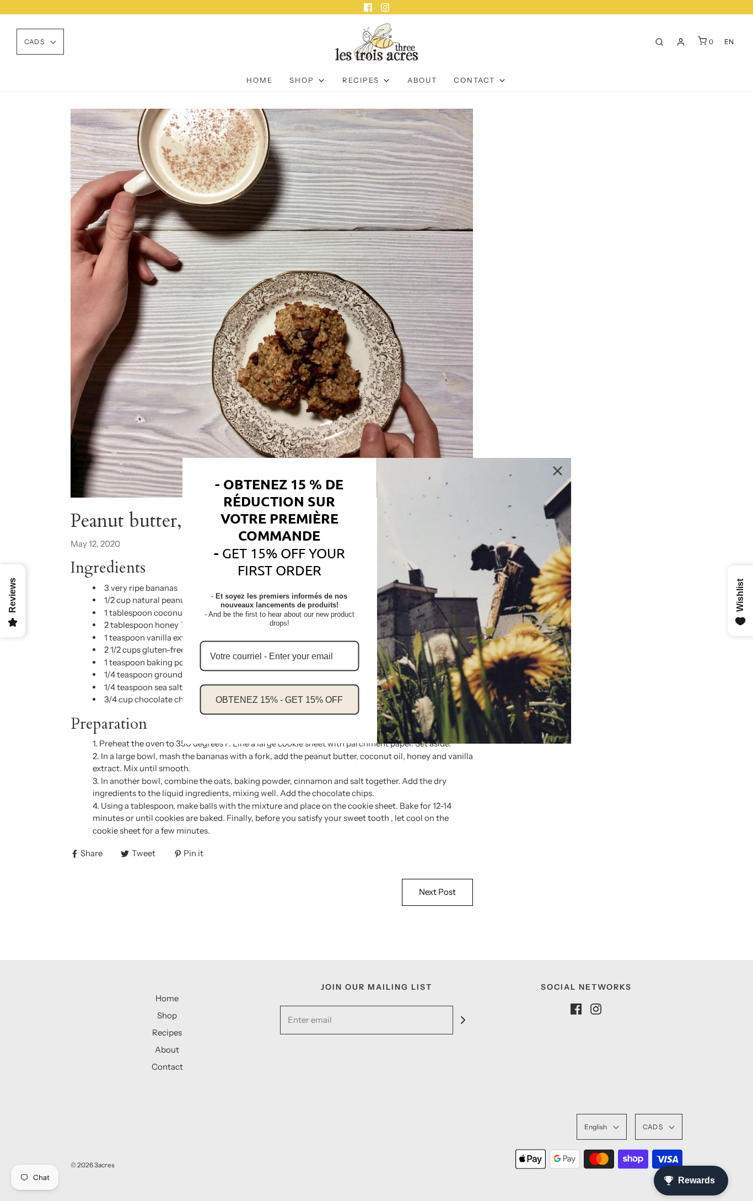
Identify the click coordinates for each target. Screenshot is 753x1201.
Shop (167, 1015)
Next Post (437, 892)
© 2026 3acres (93, 1165)
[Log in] (680, 42)
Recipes (167, 1032)
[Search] (659, 42)
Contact (167, 1066)
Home (259, 80)
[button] (40, 42)
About (422, 80)
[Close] (558, 470)
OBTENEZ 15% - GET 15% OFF (279, 699)
